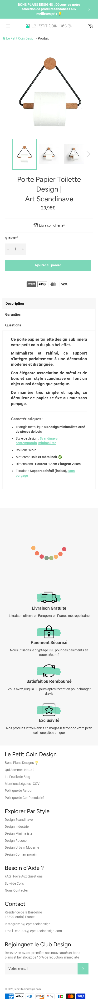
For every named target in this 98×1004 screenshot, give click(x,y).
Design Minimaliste (18, 833)
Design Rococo (16, 840)
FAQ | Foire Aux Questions (24, 876)
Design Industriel (17, 826)
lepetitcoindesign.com (28, 989)
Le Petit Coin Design (20, 38)
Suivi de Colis (14, 883)
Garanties (13, 314)
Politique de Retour (19, 790)
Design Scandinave (19, 819)
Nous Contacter (16, 890)
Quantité (11, 238)
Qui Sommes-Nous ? (19, 770)
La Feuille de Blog (17, 777)
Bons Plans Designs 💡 (22, 763)
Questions (13, 325)
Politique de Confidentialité (24, 798)
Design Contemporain (21, 854)
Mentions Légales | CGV (22, 784)
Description (14, 303)
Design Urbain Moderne (22, 847)
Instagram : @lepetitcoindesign (27, 924)
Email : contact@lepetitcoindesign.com (33, 931)
